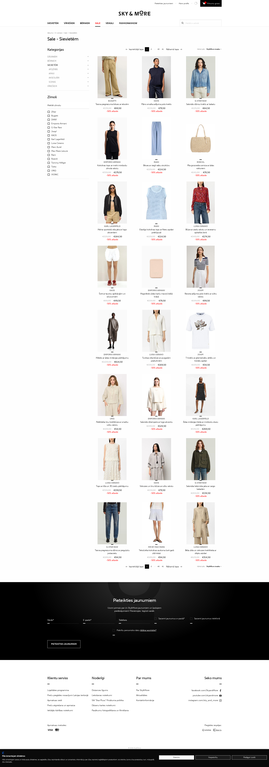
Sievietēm (53, 23)
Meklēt (182, 23)
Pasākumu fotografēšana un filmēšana (110, 710)
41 (163, 49)
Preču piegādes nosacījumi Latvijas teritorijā (67, 695)
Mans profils (184, 3)
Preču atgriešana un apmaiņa (61, 705)
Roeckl (201, 162)
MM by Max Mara (156, 547)
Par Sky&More (142, 690)
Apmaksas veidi (54, 700)
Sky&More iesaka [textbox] (213, 49)
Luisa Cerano (201, 226)
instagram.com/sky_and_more (203, 700)
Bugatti (112, 101)
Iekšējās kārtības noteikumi (60, 710)
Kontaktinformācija (145, 700)
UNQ (112, 419)
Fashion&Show (128, 23)
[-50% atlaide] (112, 77)
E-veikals (58, 33)
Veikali (110, 23)
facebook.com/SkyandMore (205, 690)
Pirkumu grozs (212, 3)
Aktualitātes (141, 695)
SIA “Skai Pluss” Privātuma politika (108, 700)
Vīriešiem (69, 23)
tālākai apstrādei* (148, 630)
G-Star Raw (201, 101)
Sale (97, 23)
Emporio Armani (112, 162)
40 (158, 49)
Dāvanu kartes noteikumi (103, 705)
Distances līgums (100, 690)
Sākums (50, 33)
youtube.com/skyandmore (206, 695)
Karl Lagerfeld (112, 226)
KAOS (156, 101)
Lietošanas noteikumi (102, 695)
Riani (156, 162)
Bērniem (85, 23)
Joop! (201, 290)
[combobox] (214, 49)
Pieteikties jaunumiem (164, 3)
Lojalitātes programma (58, 690)
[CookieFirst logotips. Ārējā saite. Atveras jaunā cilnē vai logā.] (3, 753)
